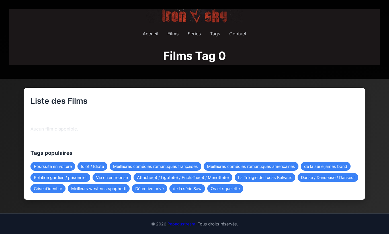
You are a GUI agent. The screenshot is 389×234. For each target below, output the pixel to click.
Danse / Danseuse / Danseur (328, 177)
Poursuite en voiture (53, 166)
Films (173, 33)
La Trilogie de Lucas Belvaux (265, 177)
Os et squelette (225, 188)
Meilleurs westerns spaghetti (98, 188)
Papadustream (181, 223)
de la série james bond (325, 166)
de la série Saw (187, 188)
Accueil (150, 33)
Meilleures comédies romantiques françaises (155, 166)
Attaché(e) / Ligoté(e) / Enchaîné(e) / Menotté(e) (183, 177)
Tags (215, 33)
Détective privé (149, 188)
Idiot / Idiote (92, 166)
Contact (238, 33)
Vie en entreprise (112, 177)
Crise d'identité (48, 188)
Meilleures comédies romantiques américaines (251, 166)
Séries (194, 33)
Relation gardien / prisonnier (60, 177)
